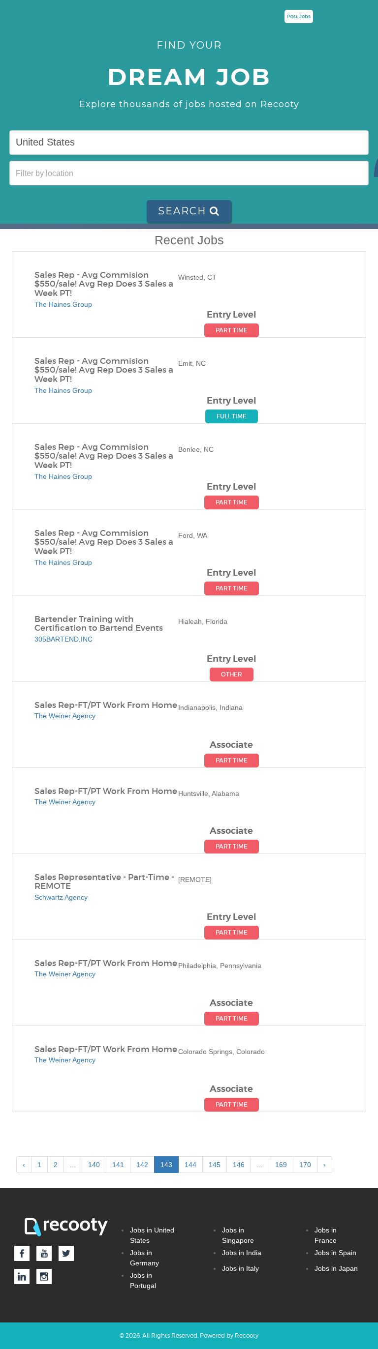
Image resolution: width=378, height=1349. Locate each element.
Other (231, 674)
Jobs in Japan (336, 1268)
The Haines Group (63, 304)
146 (239, 1165)
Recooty (246, 1335)
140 (94, 1165)
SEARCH (184, 211)
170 (305, 1165)
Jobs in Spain (335, 1253)
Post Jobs (299, 16)
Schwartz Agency (61, 897)
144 (190, 1165)
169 (281, 1165)
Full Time (232, 416)
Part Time (232, 330)
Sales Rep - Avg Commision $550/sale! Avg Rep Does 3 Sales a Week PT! (103, 284)
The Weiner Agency (64, 715)
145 (214, 1165)
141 (118, 1165)
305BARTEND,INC (63, 639)
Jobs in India (241, 1253)
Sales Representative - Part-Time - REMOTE (104, 882)
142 (142, 1165)
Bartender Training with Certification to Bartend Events (98, 624)
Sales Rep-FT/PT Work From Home (105, 705)
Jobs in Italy (240, 1268)
